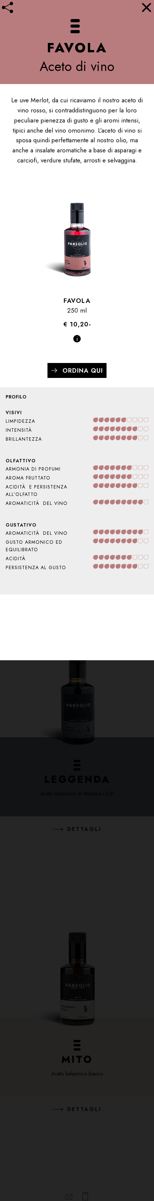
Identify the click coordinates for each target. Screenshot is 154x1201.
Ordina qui (82, 370)
